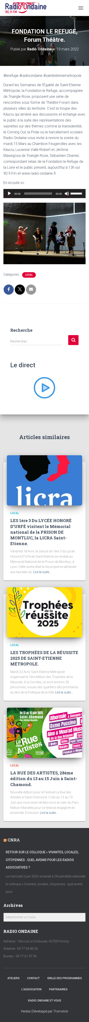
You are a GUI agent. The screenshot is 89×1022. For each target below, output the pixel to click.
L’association (31, 989)
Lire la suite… (42, 572)
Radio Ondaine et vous (44, 1000)
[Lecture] (9, 193)
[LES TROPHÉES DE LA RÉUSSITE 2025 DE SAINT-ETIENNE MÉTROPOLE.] (44, 612)
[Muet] (67, 193)
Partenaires (58, 989)
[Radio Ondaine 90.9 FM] (27, 8)
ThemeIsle (60, 1011)
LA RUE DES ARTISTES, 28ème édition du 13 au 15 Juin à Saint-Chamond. (43, 778)
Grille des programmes (64, 978)
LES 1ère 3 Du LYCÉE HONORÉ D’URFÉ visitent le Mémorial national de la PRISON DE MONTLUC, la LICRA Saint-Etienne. (41, 532)
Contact (33, 978)
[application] (44, 193)
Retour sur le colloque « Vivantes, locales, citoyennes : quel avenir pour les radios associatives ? (42, 859)
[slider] (77, 193)
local (29, 275)
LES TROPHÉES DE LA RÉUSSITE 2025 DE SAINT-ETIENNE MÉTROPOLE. (44, 658)
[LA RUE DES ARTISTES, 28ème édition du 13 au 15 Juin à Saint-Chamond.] (44, 732)
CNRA (14, 840)
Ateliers (13, 978)
